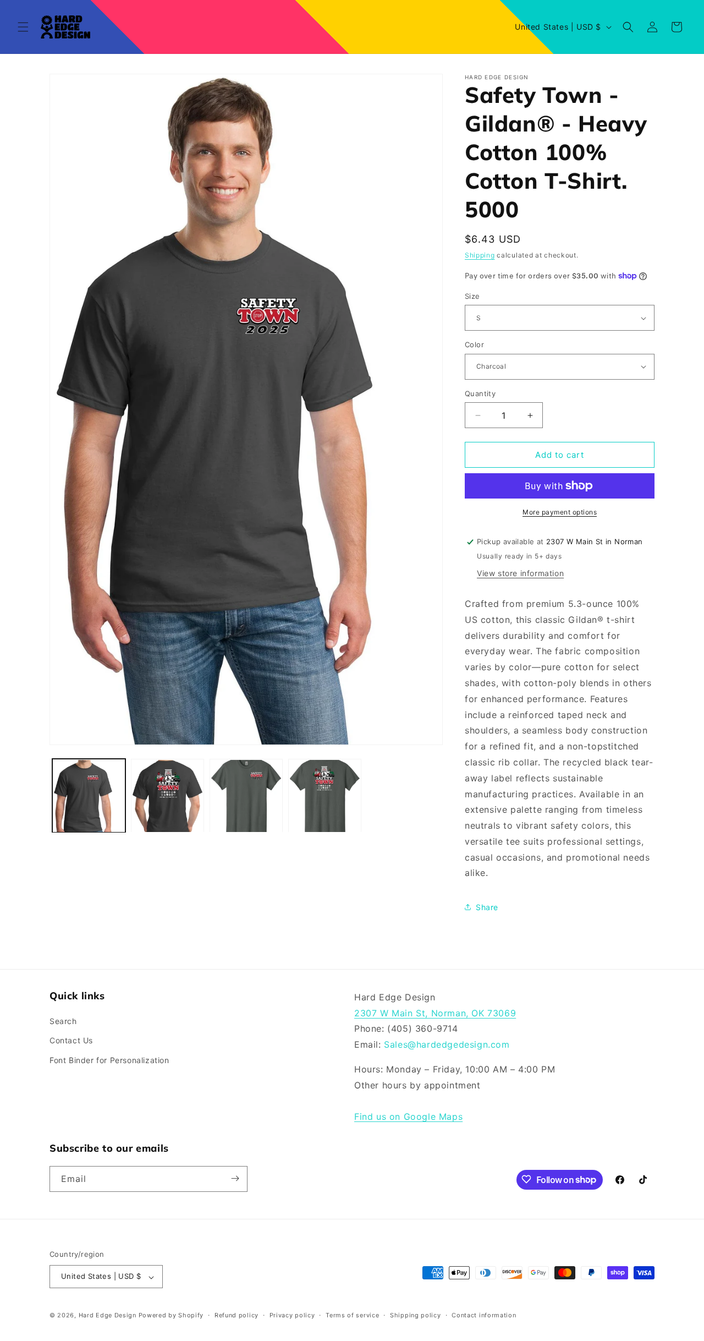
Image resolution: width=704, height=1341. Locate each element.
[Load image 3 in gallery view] (246, 796)
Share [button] (487, 907)
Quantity (480, 393)
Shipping (480, 255)
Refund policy (236, 1315)
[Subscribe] (235, 1178)
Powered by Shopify (171, 1316)
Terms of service (352, 1315)
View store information (520, 573)
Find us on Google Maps (408, 1117)
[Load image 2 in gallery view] (167, 796)
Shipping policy (415, 1315)
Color (474, 344)
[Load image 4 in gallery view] (324, 796)
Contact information (484, 1315)
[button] (23, 27)
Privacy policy (292, 1315)
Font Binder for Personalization (109, 1060)
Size (472, 296)
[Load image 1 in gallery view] (88, 796)
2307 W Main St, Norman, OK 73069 (435, 1013)
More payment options (559, 512)
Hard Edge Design (107, 1316)
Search (63, 1021)
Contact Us (71, 1041)
